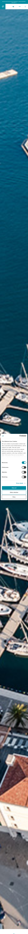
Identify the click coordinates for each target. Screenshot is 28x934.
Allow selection (14, 492)
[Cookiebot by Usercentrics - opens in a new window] (19, 436)
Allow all (14, 488)
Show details (19, 483)
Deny (14, 497)
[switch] (24, 467)
